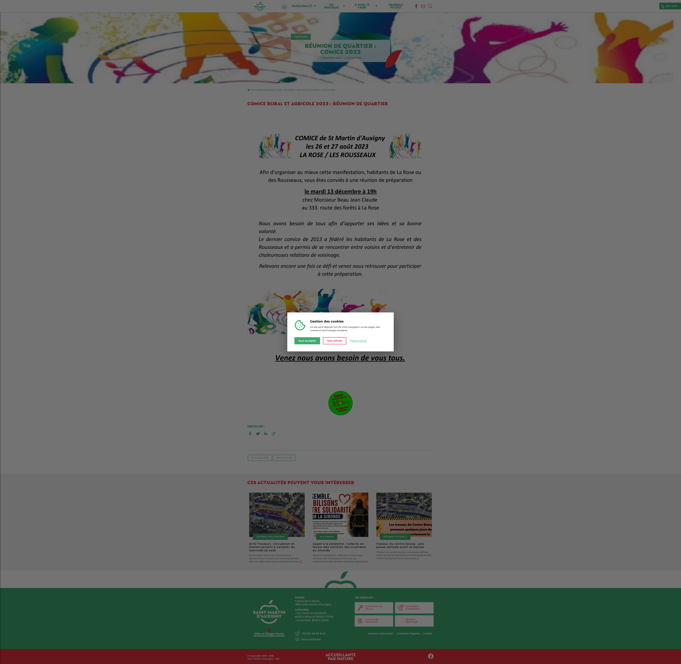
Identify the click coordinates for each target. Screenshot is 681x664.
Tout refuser (334, 340)
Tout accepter (307, 340)
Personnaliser (358, 340)
